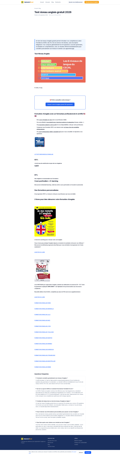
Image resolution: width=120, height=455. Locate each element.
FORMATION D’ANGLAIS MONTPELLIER (44, 361)
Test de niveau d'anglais (92, 2)
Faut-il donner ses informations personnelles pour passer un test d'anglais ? (58, 411)
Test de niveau (51, 446)
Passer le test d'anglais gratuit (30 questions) (60, 104)
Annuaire (47, 2)
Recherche (58, 2)
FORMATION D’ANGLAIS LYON (42, 326)
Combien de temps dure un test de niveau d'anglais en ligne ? (53, 401)
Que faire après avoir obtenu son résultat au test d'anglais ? (53, 422)
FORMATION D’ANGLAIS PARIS (42, 303)
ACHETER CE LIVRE (39, 252)
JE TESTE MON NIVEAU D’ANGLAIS (43, 154)
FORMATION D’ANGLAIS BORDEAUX (44, 349)
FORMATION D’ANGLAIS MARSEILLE (44, 308)
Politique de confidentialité (80, 442)
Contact (76, 444)
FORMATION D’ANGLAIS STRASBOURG (44, 355)
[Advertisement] (60, 27)
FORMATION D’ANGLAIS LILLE (42, 314)
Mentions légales (78, 440)
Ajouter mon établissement (75, 2)
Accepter (88, 452)
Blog (53, 2)
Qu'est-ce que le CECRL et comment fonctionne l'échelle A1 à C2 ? (55, 388)
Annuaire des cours (52, 440)
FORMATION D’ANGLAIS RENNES (43, 343)
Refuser (81, 452)
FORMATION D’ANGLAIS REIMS (42, 367)
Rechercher (50, 442)
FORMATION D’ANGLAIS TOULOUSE (44, 332)
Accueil (42, 2)
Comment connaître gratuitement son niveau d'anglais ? (52, 378)
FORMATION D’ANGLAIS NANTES (43, 338)
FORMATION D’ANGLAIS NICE (42, 320)
